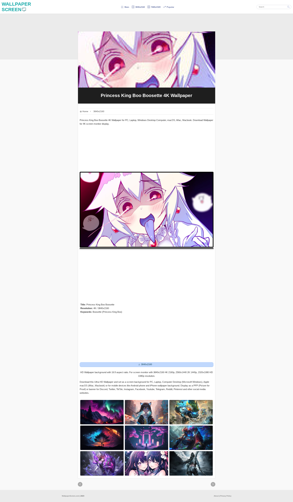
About (216, 496)
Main (125, 7)
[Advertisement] (146, 148)
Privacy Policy (225, 496)
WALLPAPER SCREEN (16, 6)
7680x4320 (154, 7)
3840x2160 (138, 7)
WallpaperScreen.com (70, 496)
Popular (168, 7)
